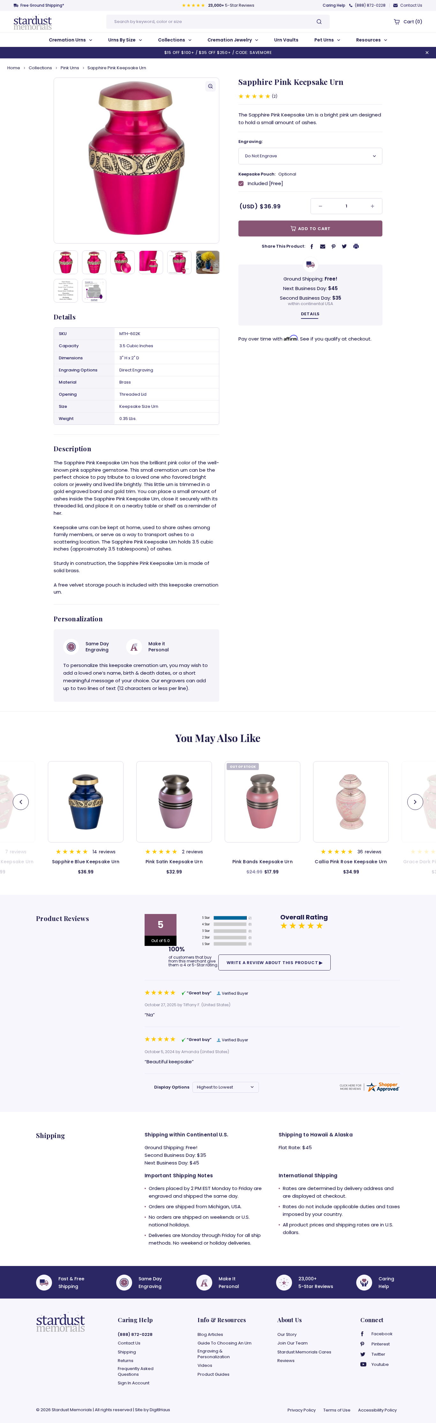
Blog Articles (210, 1334)
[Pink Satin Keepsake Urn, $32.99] (85, 801)
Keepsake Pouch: (267, 174)
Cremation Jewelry (230, 40)
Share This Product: (283, 246)
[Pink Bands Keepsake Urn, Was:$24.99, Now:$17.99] (174, 801)
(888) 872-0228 (370, 5)
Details (310, 314)
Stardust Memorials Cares (304, 1352)
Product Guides (213, 1374)
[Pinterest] (333, 246)
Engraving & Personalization (214, 1354)
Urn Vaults (286, 40)
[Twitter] (344, 246)
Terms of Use (336, 1410)
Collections (172, 40)
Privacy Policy (302, 1410)
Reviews (286, 1361)
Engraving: (250, 142)
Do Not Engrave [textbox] (261, 156)
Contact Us (411, 5)
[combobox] (310, 156)
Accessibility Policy (377, 1410)
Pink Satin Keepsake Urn (85, 862)
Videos (205, 1365)
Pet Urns (324, 40)
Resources (369, 40)
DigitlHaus (160, 1410)
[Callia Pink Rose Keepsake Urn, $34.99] (262, 801)
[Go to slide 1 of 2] (415, 802)
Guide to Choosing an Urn (225, 1343)
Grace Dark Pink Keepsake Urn (351, 862)
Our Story (287, 1334)
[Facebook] (312, 246)
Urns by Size (122, 40)
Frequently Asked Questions (136, 1371)
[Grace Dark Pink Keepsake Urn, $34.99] (350, 801)
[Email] (322, 246)
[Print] (356, 246)
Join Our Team (292, 1343)
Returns (125, 1361)
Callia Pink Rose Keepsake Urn (262, 862)
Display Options (171, 1087)
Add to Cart (314, 229)
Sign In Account (133, 1383)
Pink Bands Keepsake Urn (174, 862)
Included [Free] (265, 183)
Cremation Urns (68, 40)
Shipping (127, 1352)
